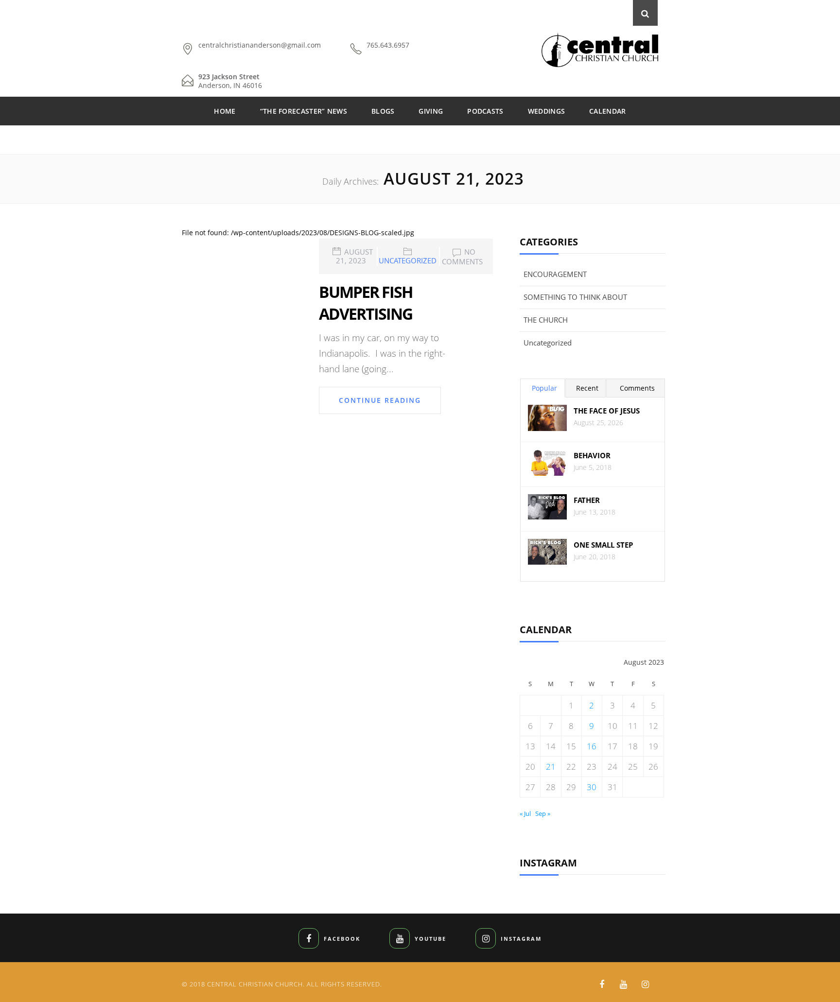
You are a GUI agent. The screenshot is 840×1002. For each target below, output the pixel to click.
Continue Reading (380, 400)
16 (591, 746)
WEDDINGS (546, 111)
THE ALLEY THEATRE (420, 139)
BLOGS (383, 111)
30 (591, 787)
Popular (544, 388)
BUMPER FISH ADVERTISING (365, 302)
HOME (224, 111)
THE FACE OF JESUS (607, 411)
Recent (587, 388)
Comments (637, 388)
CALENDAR (607, 111)
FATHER (587, 500)
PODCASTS (485, 111)
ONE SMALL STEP (603, 545)
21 (551, 766)
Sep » (542, 813)
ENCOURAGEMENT (555, 274)
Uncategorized (408, 260)
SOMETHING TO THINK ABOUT (575, 297)
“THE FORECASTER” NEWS (303, 111)
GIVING (431, 111)
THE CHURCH (546, 320)
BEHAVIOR (592, 455)
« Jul (525, 813)
